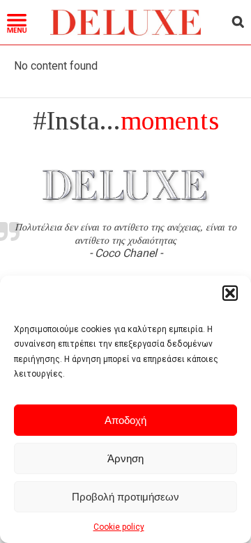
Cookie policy (118, 527)
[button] (230, 293)
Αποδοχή (125, 420)
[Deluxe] (125, 32)
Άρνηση (125, 458)
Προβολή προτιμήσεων (125, 497)
